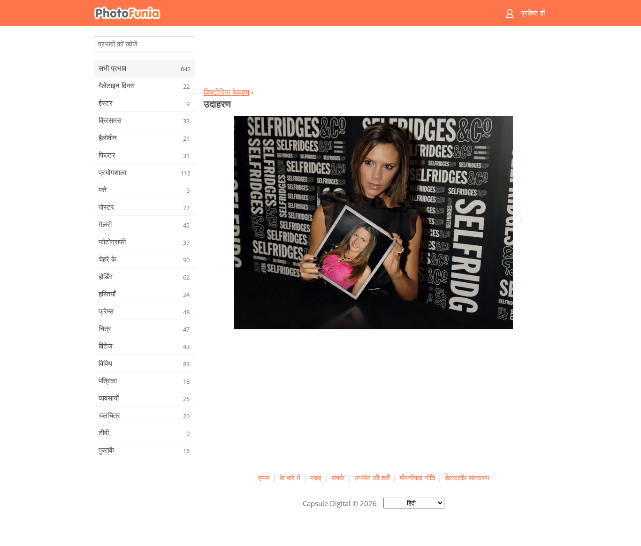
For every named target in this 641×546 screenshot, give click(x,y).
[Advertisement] (373, 59)
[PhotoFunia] (284, 13)
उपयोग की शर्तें (371, 477)
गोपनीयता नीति (417, 477)
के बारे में (290, 477)
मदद (315, 477)
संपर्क (337, 477)
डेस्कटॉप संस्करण (467, 477)
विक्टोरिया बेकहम (226, 92)
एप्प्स (264, 477)
